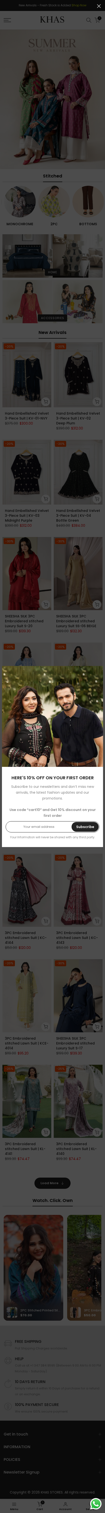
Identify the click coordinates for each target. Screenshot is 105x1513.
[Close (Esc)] (99, 6)
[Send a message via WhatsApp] (96, 1504)
